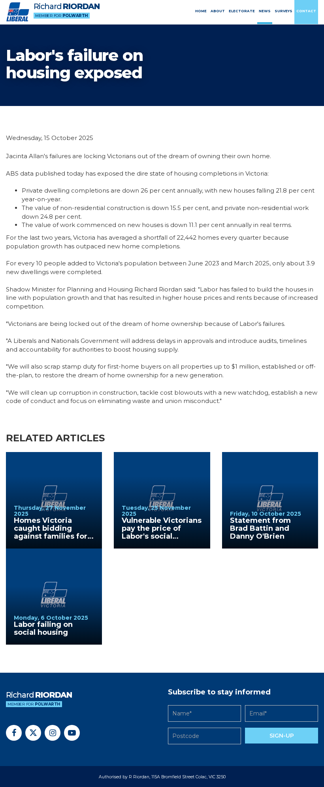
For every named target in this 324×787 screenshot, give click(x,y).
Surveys (283, 11)
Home (201, 11)
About (218, 11)
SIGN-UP (281, 735)
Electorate (242, 11)
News (265, 11)
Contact (306, 11)
